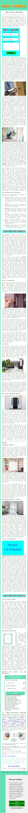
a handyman (13, 723)
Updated (18, 772)
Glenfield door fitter (10, 744)
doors (19, 238)
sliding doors (7, 473)
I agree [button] (16, 802)
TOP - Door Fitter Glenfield (9, 756)
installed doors (15, 220)
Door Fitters (9, 772)
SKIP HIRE (15, 721)
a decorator (21, 716)
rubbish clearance (12, 717)
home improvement (6, 730)
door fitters (22, 272)
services (22, 669)
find (6, 601)
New (14, 772)
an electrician (11, 726)
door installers (20, 616)
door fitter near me (6, 577)
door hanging (11, 648)
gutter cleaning (20, 724)
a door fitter (12, 728)
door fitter (13, 148)
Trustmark (4, 163)
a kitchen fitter (12, 720)
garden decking (5, 722)
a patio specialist (21, 722)
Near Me (23, 772)
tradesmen (13, 716)
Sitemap (3, 772)
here (11, 628)
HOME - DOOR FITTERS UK (14, 766)
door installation (13, 206)
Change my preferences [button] (17, 808)
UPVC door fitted (9, 183)
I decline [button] (17, 805)
